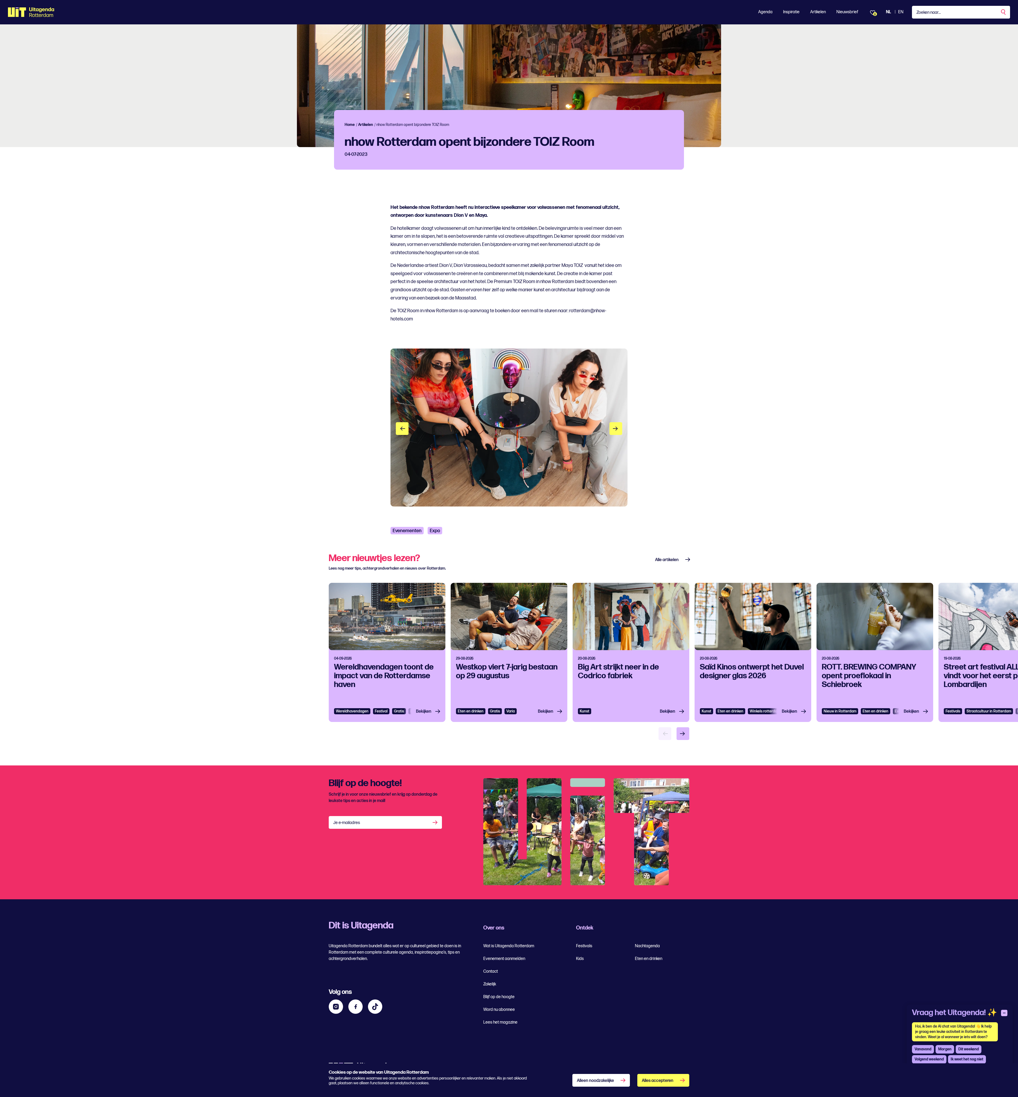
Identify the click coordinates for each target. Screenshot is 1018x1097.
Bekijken (423, 711)
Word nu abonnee (499, 1009)
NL (888, 12)
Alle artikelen (667, 559)
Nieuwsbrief (847, 12)
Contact (490, 971)
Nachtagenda (647, 946)
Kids (580, 958)
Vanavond (923, 1049)
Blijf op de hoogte (499, 996)
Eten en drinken (471, 711)
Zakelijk (489, 984)
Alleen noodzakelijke (595, 1080)
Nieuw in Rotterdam (840, 711)
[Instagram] (336, 1006)
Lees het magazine (500, 1022)
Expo (435, 531)
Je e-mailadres (346, 822)
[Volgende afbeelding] (615, 428)
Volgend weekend (929, 1059)
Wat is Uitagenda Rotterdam (508, 946)
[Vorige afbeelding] (402, 428)
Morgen (944, 1049)
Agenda (765, 12)
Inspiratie (791, 12)
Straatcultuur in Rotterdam (989, 711)
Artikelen (818, 12)
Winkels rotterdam (765, 711)
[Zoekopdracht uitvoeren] (1003, 12)
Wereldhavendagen (352, 711)
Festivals (953, 711)
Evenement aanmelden (504, 958)
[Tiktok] (375, 1006)
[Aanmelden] (435, 822)
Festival (381, 711)
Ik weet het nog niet (967, 1059)
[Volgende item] (683, 733)
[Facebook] (355, 1006)
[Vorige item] (665, 733)
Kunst (584, 711)
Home (350, 124)
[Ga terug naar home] (31, 12)
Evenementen (407, 531)
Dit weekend (968, 1049)
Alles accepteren (657, 1080)
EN (900, 12)
